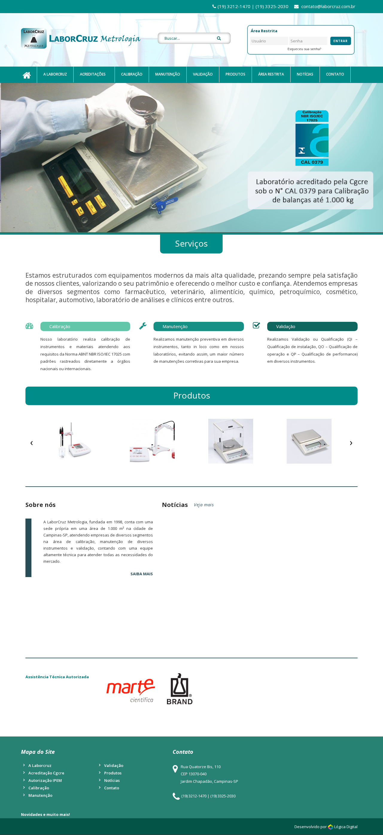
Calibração (131, 74)
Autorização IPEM (45, 780)
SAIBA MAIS (141, 573)
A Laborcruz (55, 74)
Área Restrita (271, 74)
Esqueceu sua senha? (304, 49)
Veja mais (204, 505)
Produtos (235, 74)
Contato (335, 74)
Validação (203, 74)
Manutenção (167, 74)
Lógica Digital (346, 826)
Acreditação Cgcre (46, 773)
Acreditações (93, 74)
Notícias (305, 74)
